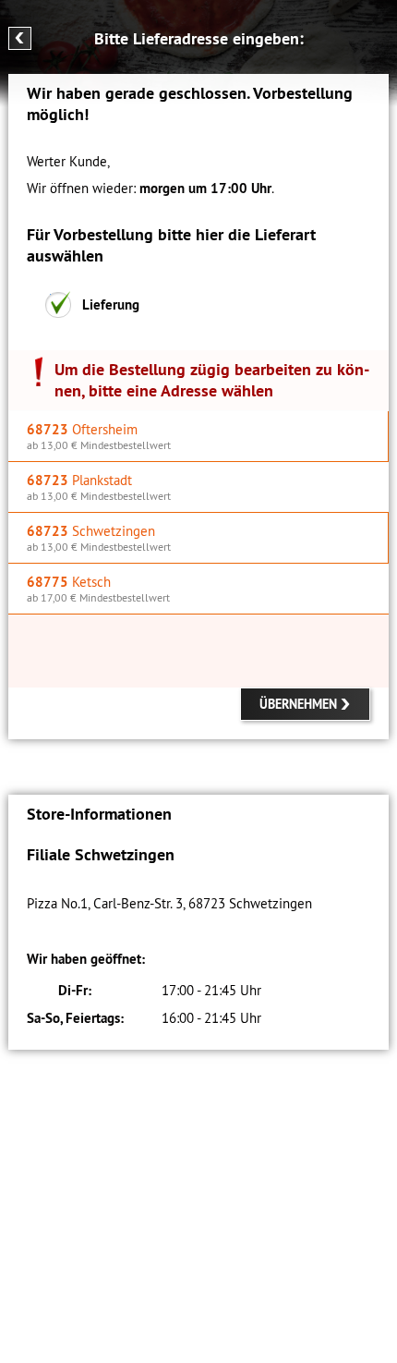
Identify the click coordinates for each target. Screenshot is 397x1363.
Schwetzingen (99, 538)
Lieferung (110, 304)
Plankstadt (99, 487)
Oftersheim (99, 436)
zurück (19, 38)
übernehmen (298, 704)
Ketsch (98, 588)
